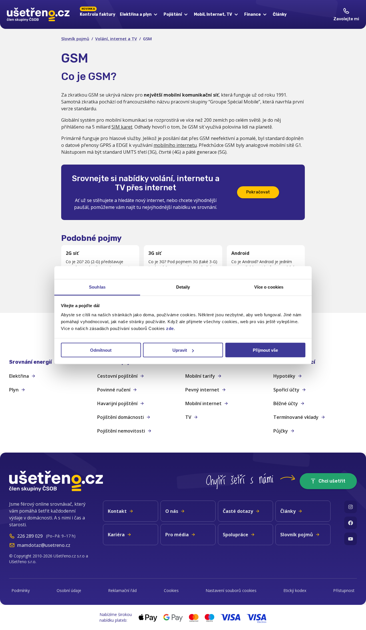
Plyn (14, 390)
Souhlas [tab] (97, 286)
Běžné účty (285, 403)
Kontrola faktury (97, 13)
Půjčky (280, 431)
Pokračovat (258, 192)
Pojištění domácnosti (120, 417)
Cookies (171, 590)
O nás (171, 511)
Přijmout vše (265, 350)
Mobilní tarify (200, 376)
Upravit (179, 350)
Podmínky (20, 590)
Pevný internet (202, 390)
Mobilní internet (203, 403)
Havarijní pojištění (117, 403)
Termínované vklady (296, 417)
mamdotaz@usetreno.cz (43, 545)
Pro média (177, 534)
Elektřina (19, 376)
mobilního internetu (175, 145)
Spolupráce (235, 534)
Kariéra (116, 534)
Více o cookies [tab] (268, 286)
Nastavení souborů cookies (231, 590)
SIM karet (122, 127)
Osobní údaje (69, 590)
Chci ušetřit (332, 481)
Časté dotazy (238, 511)
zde (170, 328)
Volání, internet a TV (116, 38)
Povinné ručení (113, 390)
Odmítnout (101, 350)
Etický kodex (294, 590)
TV (188, 417)
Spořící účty (286, 390)
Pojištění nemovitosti (121, 431)
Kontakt (117, 511)
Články (280, 14)
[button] (51, 362)
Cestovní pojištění (117, 376)
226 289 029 (30, 536)
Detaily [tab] (183, 286)
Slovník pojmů (75, 38)
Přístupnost (344, 590)
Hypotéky (284, 376)
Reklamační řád (122, 590)
